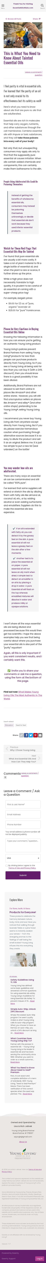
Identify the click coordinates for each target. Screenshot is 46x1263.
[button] (12, 960)
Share (35, 19)
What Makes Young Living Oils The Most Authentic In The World (23, 695)
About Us (23, 1142)
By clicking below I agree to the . (22, 866)
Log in (40, 1258)
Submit (23, 875)
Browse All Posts (14, 19)
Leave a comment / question (30, 774)
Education (9, 725)
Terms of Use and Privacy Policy (22, 868)
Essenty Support (9, 1258)
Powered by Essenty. (10, 1253)
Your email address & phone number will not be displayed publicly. (23, 833)
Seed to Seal (21, 725)
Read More (19, 1033)
